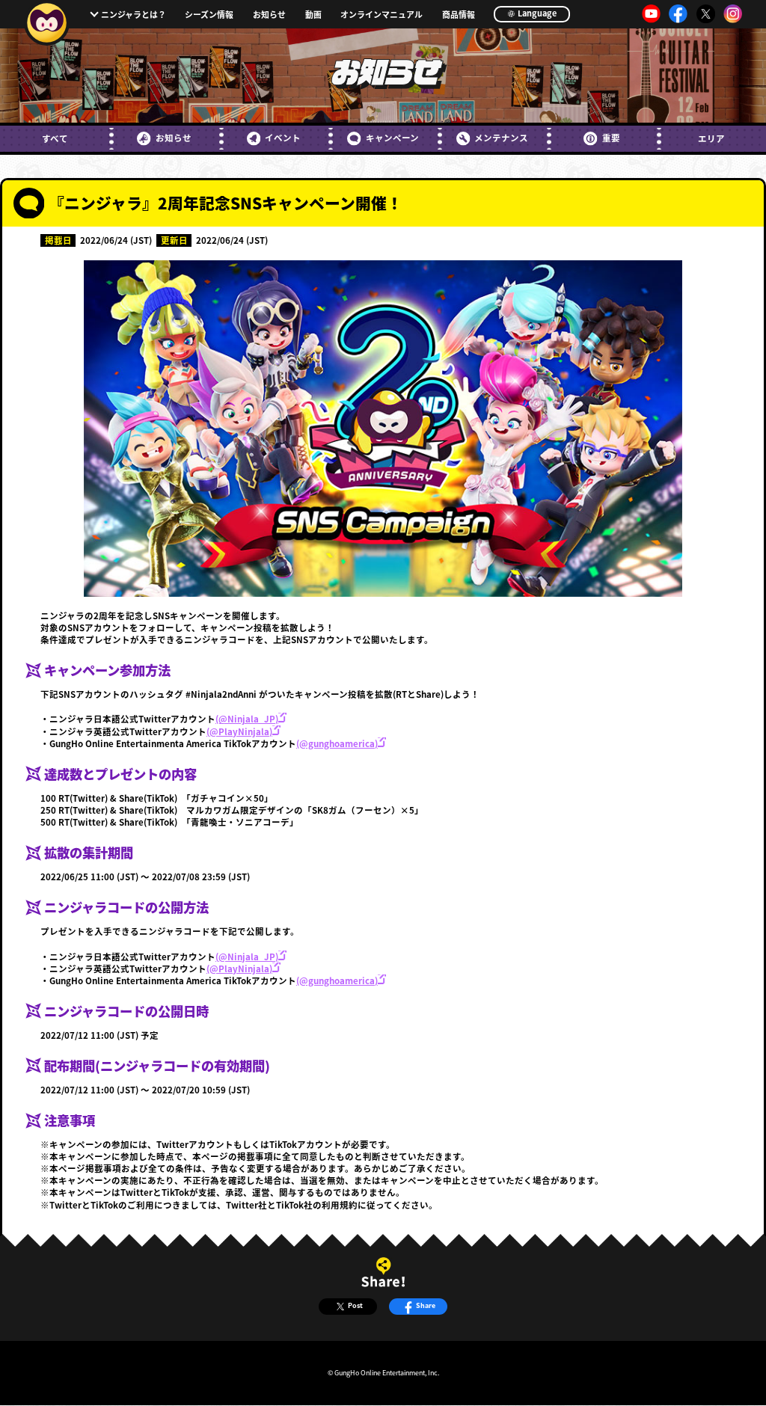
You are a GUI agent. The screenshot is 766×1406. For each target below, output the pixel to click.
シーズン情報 (209, 14)
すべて (55, 138)
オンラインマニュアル (381, 14)
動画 (313, 14)
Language (536, 13)
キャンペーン (392, 138)
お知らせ (269, 14)
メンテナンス (501, 138)
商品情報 (458, 14)
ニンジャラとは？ (133, 14)
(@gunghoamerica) (337, 743)
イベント (283, 138)
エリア (711, 138)
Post (355, 1305)
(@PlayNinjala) (239, 731)
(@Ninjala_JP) (246, 719)
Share (425, 1305)
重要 (610, 138)
